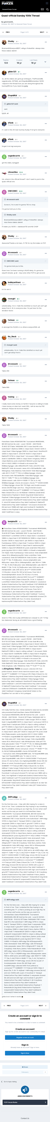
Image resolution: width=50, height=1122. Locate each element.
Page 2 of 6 (25, 32)
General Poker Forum (24, 24)
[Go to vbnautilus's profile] (4, 173)
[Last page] (47, 32)
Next (42, 32)
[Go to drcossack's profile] (4, 253)
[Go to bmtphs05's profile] (4, 522)
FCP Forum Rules (10, 1102)
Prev (8, 32)
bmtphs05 (12, 521)
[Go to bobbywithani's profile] (4, 283)
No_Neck (12, 336)
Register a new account (25, 1037)
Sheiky (11, 41)
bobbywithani (14, 282)
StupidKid (12, 95)
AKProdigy (13, 797)
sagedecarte (14, 156)
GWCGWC (12, 191)
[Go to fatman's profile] (4, 321)
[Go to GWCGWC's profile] (4, 192)
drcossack (13, 252)
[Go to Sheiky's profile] (4, 42)
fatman (11, 320)
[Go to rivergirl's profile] (4, 300)
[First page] (3, 32)
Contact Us (25, 1118)
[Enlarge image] (2, 528)
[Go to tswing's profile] (4, 398)
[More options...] (45, 42)
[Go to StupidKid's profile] (4, 96)
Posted (17, 43)
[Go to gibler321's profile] (4, 73)
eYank (10, 123)
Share (25, 1067)
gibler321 (12, 71)
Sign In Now (25, 1053)
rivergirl (11, 298)
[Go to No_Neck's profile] (4, 337)
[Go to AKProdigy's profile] (4, 798)
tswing (11, 397)
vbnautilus (13, 172)
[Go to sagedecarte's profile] (4, 157)
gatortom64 (8, 22)
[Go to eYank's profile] (4, 124)
